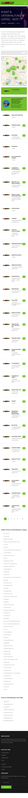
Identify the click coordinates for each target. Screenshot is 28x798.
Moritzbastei (15, 289)
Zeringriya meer (16, 125)
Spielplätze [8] (7, 651)
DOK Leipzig (14, 300)
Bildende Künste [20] (8, 539)
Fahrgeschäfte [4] (7, 569)
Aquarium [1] (6, 533)
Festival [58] (6, 571)
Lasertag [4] (6, 599)
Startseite (3, 23)
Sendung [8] (6, 643)
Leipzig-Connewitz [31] (9, 709)
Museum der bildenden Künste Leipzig (15, 413)
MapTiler (13, 85)
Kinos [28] (6, 580)
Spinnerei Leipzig (16, 338)
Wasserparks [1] (7, 681)
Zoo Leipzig (14, 135)
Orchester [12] (7, 615)
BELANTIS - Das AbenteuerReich (16, 182)
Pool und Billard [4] (8, 632)
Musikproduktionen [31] (9, 610)
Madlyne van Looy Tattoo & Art (15, 325)
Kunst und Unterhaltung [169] (10, 596)
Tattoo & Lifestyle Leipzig (16, 230)
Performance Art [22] (8, 626)
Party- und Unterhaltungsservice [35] (12, 621)
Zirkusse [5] (6, 686)
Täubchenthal (15, 276)
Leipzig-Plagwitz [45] (8, 704)
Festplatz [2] (6, 574)
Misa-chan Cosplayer (17, 115)
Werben (4, 764)
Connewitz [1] (7, 707)
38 (22, 518)
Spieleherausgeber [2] (8, 648)
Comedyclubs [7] (7, 552)
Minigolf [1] (6, 602)
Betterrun (14, 146)
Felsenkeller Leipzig (15, 376)
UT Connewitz (15, 363)
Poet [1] (5, 629)
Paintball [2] (6, 618)
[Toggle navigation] (25, 3)
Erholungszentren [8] (8, 561)
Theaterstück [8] (7, 667)
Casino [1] (6, 544)
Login (3, 769)
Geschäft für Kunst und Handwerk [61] (12, 577)
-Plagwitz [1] (6, 701)
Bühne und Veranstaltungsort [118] (11, 541)
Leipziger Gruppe (16, 493)
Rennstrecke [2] (7, 634)
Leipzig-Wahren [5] (8, 718)
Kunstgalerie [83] (7, 591)
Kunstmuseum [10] (8, 593)
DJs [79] (5, 558)
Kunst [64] (6, 588)
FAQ (3, 760)
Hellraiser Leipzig (16, 436)
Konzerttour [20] (7, 582)
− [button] (3, 60)
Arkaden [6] (6, 536)
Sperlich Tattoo (16, 459)
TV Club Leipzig (15, 89)
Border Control (16, 312)
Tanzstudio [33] (7, 654)
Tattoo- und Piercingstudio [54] (10, 659)
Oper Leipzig (15, 469)
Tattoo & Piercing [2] (8, 656)
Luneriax (14, 218)
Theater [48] (6, 662)
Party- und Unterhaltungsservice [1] (11, 624)
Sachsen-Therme (16, 447)
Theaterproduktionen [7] (9, 665)
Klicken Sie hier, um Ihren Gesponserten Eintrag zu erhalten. (16, 106)
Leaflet (9, 85)
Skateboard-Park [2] (8, 645)
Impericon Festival (17, 255)
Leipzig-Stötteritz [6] (8, 715)
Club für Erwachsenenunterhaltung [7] (12, 550)
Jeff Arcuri (14, 425)
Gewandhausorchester (18, 243)
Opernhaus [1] (7, 613)
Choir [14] (6, 547)
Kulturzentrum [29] (8, 585)
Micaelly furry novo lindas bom (16, 195)
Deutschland (11, 23)
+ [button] (3, 58)
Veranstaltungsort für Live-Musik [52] (12, 673)
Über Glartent (5, 752)
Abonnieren (6, 787)
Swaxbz (14, 401)
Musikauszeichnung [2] (9, 604)
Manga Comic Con (16, 389)
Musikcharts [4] (7, 607)
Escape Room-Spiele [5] (9, 566)
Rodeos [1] (6, 637)
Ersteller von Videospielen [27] (10, 563)
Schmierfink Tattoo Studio (15, 168)
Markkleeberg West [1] (9, 720)
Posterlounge (15, 208)
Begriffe (4, 755)
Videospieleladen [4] (8, 678)
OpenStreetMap (19, 85)
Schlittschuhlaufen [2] (8, 640)
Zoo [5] (5, 689)
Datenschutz (5, 757)
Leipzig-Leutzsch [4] (8, 712)
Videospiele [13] (7, 675)
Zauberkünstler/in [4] (8, 684)
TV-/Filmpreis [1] (7, 670)
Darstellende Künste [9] (9, 555)
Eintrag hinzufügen (7, 767)
